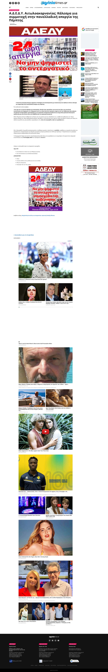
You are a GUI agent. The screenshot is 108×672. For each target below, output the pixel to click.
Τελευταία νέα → (90, 50)
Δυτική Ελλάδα (47, 7)
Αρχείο (36, 665)
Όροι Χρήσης (53, 665)
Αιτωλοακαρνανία (38, 7)
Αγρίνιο (31, 7)
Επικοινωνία (41, 665)
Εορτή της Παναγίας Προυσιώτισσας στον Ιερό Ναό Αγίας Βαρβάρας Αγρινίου (91, 84)
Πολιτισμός (72, 7)
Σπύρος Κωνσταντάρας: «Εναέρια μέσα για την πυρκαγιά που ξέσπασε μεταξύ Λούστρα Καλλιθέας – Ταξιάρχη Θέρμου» (92, 100)
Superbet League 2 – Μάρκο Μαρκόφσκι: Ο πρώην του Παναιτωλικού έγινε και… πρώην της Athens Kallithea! (91, 54)
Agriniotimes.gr (13, 24)
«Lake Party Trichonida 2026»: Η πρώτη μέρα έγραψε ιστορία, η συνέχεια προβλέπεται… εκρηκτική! (91, 89)
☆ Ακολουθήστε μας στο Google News (24, 235)
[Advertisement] (45, 125)
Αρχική (27, 7)
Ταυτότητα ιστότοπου (72, 665)
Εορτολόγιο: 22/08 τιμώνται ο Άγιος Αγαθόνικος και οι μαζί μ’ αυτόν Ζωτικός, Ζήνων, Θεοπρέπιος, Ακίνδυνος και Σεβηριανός (91, 69)
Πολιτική (59, 7)
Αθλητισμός (65, 7)
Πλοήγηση (47, 665)
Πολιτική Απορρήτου (61, 665)
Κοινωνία (54, 7)
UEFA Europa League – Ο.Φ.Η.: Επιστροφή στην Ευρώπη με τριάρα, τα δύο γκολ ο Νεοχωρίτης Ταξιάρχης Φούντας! (91, 95)
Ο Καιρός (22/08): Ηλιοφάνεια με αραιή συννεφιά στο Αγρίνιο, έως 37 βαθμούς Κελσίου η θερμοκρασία (91, 80)
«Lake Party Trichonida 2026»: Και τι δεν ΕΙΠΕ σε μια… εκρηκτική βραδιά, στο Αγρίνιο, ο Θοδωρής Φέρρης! (92, 59)
